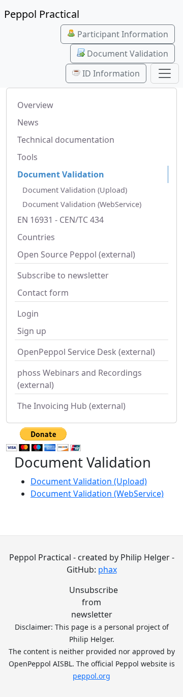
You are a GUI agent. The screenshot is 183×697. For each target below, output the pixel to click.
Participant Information (121, 34)
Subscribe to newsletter (63, 275)
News (28, 122)
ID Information (110, 73)
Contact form (43, 292)
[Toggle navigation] (164, 73)
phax (107, 569)
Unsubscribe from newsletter (91, 602)
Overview (35, 105)
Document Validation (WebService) (81, 204)
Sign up (31, 331)
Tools (27, 157)
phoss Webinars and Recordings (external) (79, 379)
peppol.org (91, 676)
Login (28, 313)
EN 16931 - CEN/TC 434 (60, 219)
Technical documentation (65, 139)
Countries (36, 237)
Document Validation (126, 53)
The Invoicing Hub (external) (71, 405)
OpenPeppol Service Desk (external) (86, 351)
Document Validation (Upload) (74, 190)
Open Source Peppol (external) (76, 254)
